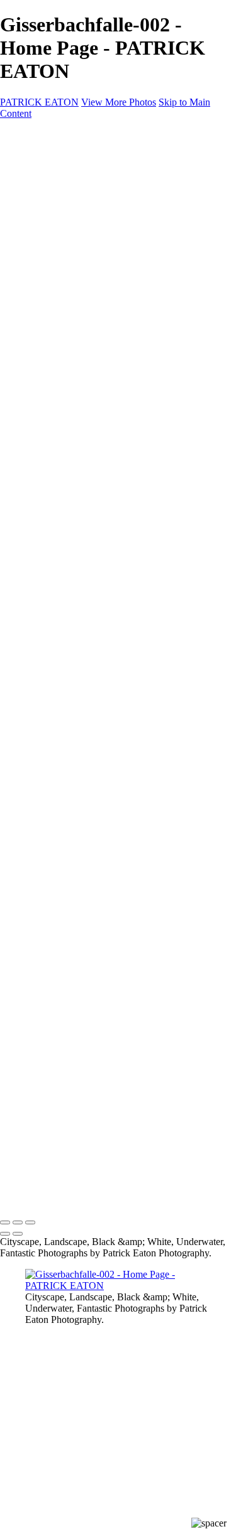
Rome (89, 288)
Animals (94, 389)
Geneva (93, 231)
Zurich (90, 209)
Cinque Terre (104, 242)
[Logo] (70, 153)
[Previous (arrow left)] (5, 1234)
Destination (75, 310)
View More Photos (118, 102)
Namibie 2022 (107, 333)
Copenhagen (105, 265)
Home (63, 175)
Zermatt (93, 220)
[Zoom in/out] (30, 1222)
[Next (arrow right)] (18, 1234)
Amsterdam (101, 276)
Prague (92, 254)
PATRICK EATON (39, 102)
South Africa (103, 344)
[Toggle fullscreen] (18, 1222)
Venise (91, 299)
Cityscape (72, 186)
